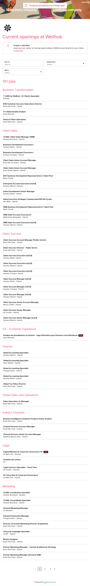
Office (6, 70)
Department (51, 62)
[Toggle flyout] (83, 63)
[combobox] (4, 73)
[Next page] (54, 569)
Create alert (18, 51)
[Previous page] (35, 569)
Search (7, 62)
